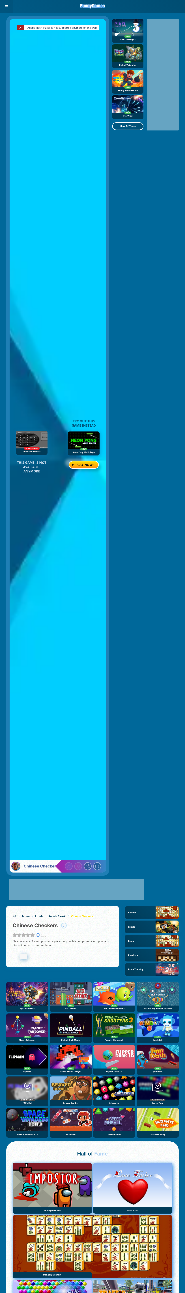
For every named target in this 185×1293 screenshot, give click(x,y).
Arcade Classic (57, 916)
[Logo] (92, 6)
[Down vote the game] (78, 866)
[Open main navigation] (6, 6)
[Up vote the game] (69, 866)
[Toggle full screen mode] (97, 866)
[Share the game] (88, 866)
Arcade (39, 916)
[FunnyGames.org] (14, 916)
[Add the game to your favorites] (64, 925)
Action (25, 916)
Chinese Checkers (82, 916)
